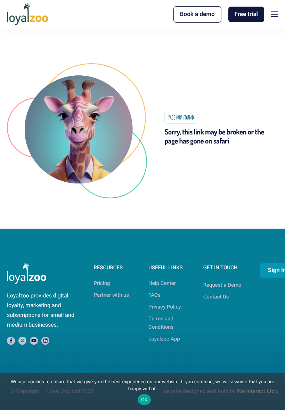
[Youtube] (34, 341)
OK (144, 399)
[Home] (27, 14)
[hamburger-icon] (274, 14)
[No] (276, 391)
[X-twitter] (22, 341)
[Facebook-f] (11, 341)
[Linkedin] (45, 341)
